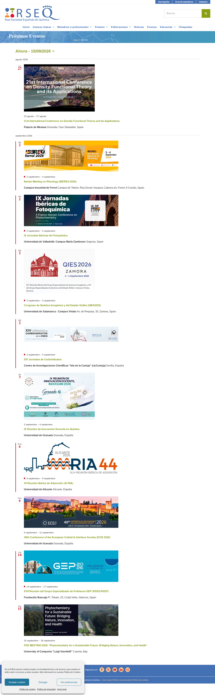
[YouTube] (114, 669)
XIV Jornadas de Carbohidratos (43, 359)
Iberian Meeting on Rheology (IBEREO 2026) (50, 181)
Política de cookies (28, 689)
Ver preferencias (69, 682)
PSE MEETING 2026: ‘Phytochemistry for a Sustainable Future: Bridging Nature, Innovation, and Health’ (85, 645)
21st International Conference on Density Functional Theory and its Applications (72, 121)
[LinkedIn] (121, 669)
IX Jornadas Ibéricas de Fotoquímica (46, 235)
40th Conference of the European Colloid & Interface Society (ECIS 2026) (67, 537)
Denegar (43, 682)
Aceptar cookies (17, 682)
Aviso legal (62, 689)
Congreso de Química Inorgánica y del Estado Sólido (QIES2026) (62, 305)
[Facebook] (101, 669)
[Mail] (127, 669)
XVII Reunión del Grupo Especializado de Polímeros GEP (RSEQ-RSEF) (66, 591)
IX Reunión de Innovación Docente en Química (51, 429)
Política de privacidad (46, 689)
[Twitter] (108, 669)
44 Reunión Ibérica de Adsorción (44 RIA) (48, 483)
